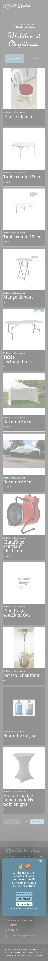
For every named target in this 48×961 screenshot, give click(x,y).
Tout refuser (24, 899)
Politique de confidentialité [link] (24, 909)
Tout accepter (24, 893)
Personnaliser (24, 904)
